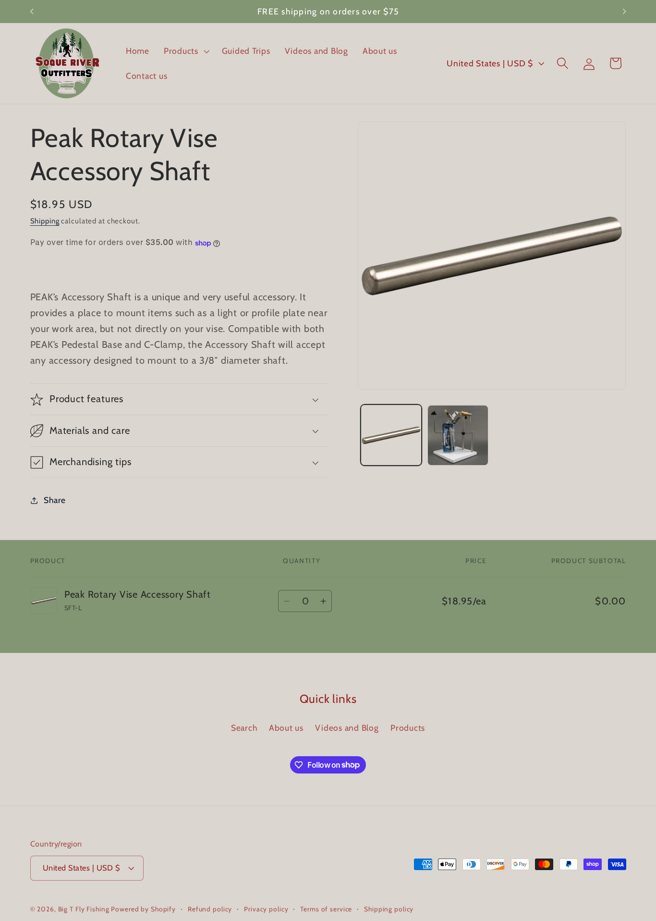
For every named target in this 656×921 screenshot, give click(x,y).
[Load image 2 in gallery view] (457, 435)
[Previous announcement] (31, 11)
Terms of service (326, 909)
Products (407, 728)
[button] (186, 50)
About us (286, 728)
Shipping (45, 221)
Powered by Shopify (143, 909)
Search (244, 728)
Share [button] (55, 500)
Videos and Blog (346, 728)
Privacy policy (266, 909)
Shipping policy (388, 909)
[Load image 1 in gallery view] (391, 435)
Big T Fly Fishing (83, 909)
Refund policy (210, 909)
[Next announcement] (624, 11)
